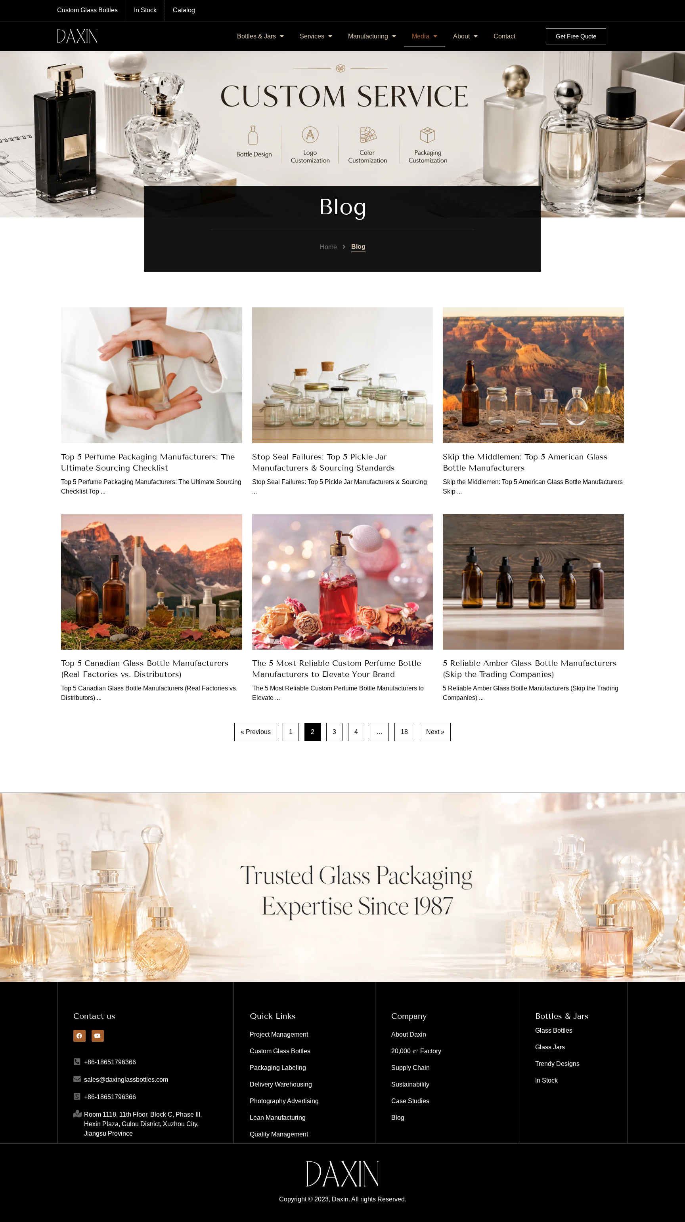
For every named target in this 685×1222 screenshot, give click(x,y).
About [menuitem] (461, 36)
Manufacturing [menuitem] (368, 36)
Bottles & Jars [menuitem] (256, 36)
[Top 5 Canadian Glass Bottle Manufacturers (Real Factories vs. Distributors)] (151, 582)
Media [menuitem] (420, 36)
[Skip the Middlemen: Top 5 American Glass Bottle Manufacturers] (533, 375)
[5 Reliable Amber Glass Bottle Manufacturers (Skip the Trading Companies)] (533, 582)
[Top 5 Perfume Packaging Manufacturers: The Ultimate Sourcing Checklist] (151, 375)
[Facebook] (79, 1036)
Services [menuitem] (312, 36)
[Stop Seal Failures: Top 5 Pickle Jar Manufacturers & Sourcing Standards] (342, 375)
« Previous (256, 731)
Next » (435, 731)
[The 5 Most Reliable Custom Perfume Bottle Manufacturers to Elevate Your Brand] (342, 582)
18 (404, 731)
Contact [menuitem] (504, 36)
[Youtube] (98, 1036)
